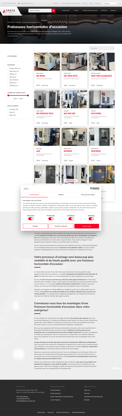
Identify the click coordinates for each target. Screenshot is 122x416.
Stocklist (104, 10)
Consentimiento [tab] (34, 194)
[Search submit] (53, 10)
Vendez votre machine (90, 10)
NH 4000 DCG (70, 75)
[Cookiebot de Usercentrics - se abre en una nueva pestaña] (91, 188)
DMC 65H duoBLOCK (101, 75)
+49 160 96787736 (23, 399)
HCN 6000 (96, 113)
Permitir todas (86, 226)
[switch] (50, 218)
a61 (38, 151)
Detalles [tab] (61, 194)
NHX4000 (96, 151)
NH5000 (68, 151)
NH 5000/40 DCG (44, 113)
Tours (76, 10)
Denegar (35, 226)
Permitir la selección (61, 226)
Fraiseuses (65, 10)
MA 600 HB (69, 113)
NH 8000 (40, 75)
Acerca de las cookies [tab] (87, 194)
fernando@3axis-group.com (25, 401)
